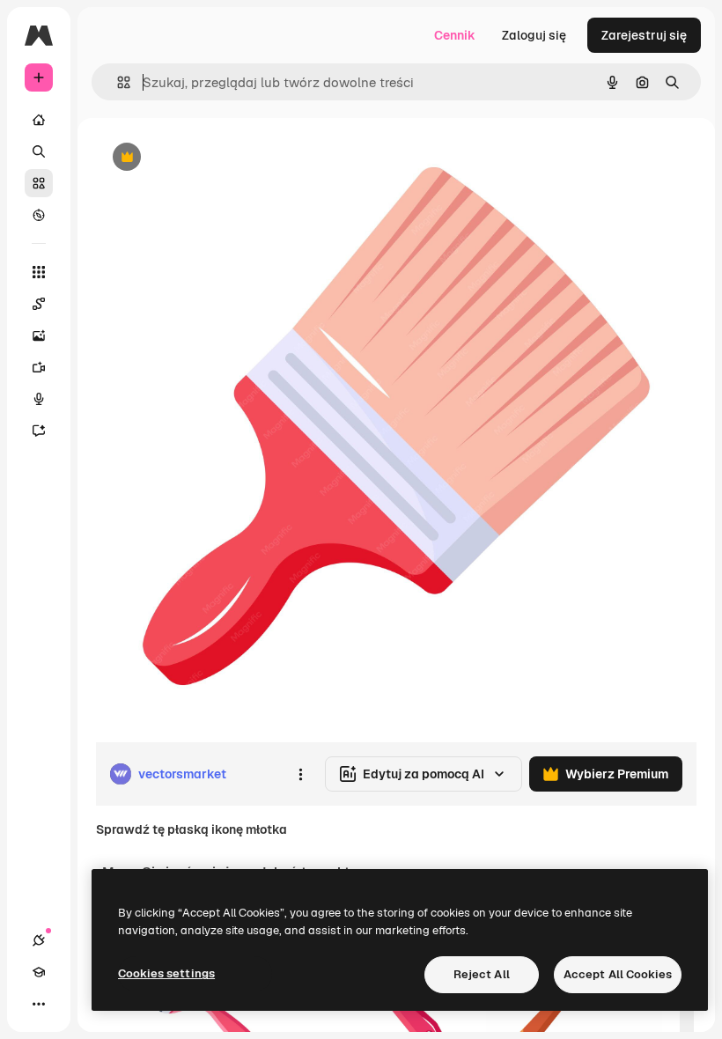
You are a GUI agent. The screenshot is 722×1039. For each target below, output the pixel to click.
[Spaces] (39, 304)
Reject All (481, 974)
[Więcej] (39, 1004)
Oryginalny (216, 158)
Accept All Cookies (618, 974)
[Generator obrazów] (39, 335)
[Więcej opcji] (300, 774)
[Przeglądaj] (39, 215)
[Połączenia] (39, 940)
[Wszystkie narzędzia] (39, 272)
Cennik (454, 35)
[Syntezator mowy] (39, 399)
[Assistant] (39, 430)
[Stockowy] (39, 183)
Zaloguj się (534, 35)
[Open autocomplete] (116, 82)
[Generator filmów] (39, 367)
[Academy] (39, 972)
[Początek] (39, 120)
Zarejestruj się (644, 35)
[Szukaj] (39, 151)
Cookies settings (166, 973)
